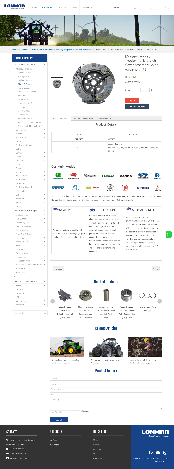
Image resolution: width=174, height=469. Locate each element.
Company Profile (104, 118)
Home (95, 440)
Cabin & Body (24, 110)
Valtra (18, 149)
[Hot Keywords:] (166, 7)
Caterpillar (20, 183)
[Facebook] (151, 453)
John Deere (21, 129)
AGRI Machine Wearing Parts (31, 122)
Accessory (20, 272)
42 (15, 276)
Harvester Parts (25, 118)
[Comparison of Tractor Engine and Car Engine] (106, 347)
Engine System (24, 72)
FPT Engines (21, 191)
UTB (18, 164)
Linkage (21, 107)
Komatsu (20, 198)
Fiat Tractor (21, 137)
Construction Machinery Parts (27, 281)
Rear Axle (22, 95)
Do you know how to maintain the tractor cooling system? (65, 361)
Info (94, 454)
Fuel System (23, 76)
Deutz (18, 171)
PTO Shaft (20, 268)
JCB (17, 194)
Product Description (61, 118)
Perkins (19, 168)
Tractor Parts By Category (25, 210)
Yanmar (19, 152)
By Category (55, 445)
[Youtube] (158, 453)
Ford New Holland (24, 145)
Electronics (23, 114)
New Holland (21, 206)
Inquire (132, 100)
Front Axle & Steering (27, 91)
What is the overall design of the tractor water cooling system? (143, 361)
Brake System (24, 99)
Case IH (19, 141)
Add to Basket (139, 107)
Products (97, 445)
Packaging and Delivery (83, 118)
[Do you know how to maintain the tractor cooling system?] (67, 347)
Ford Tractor (21, 179)
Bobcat (19, 285)
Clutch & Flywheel (26, 84)
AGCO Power (21, 175)
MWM (18, 202)
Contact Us (97, 458)
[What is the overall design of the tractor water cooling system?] (145, 347)
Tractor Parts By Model (24, 64)
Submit (59, 419)
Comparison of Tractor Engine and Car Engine (105, 361)
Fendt (18, 156)
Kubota (19, 133)
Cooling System (25, 80)
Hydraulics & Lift (25, 103)
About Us (97, 449)
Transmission (24, 87)
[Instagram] (165, 453)
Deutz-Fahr (21, 160)
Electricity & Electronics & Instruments (32, 126)
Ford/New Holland (24, 187)
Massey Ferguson (24, 68)
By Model (53, 440)
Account (138, 8)
